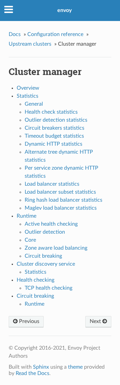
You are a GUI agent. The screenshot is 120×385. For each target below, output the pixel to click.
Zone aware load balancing (56, 248)
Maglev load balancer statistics (61, 208)
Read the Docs (32, 373)
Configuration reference (55, 34)
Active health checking (51, 224)
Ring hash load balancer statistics (63, 200)
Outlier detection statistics (56, 120)
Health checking (35, 280)
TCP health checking (48, 288)
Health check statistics (51, 112)
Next (96, 321)
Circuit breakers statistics (54, 128)
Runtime (26, 216)
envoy (64, 10)
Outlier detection (45, 232)
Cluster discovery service (46, 264)
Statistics (27, 96)
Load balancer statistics (52, 184)
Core (30, 240)
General (34, 104)
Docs (15, 34)
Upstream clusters (30, 44)
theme (75, 367)
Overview (28, 88)
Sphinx (41, 367)
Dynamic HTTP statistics (53, 144)
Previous (28, 321)
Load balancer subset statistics (60, 192)
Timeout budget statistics (54, 136)
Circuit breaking (43, 256)
